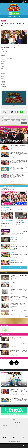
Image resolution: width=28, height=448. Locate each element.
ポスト (12, 112)
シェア (16, 112)
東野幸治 (23, 120)
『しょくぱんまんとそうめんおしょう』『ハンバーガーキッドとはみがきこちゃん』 (18, 284)
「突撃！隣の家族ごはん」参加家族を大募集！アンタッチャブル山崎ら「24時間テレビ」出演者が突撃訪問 (18, 298)
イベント (16, 431)
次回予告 (3, 20)
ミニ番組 (2, 431)
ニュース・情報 (17, 422)
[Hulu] (14, 13)
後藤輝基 (18, 120)
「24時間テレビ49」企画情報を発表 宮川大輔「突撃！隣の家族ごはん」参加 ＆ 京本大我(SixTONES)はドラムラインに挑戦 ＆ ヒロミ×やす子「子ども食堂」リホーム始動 (18, 291)
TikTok (16, 362)
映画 (16, 425)
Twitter (11, 362)
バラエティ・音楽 (4, 425)
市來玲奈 (13, 120)
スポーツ (2, 428)
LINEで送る (21, 112)
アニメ (16, 428)
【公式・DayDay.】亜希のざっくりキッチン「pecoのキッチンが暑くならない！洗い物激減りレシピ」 (18, 312)
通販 (2, 434)
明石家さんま (6, 120)
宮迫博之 (6, 122)
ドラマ (2, 422)
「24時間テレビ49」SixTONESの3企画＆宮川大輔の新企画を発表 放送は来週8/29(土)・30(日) (18, 277)
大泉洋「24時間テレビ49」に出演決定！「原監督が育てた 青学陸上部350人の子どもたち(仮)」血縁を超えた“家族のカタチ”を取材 (18, 305)
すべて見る (13, 181)
